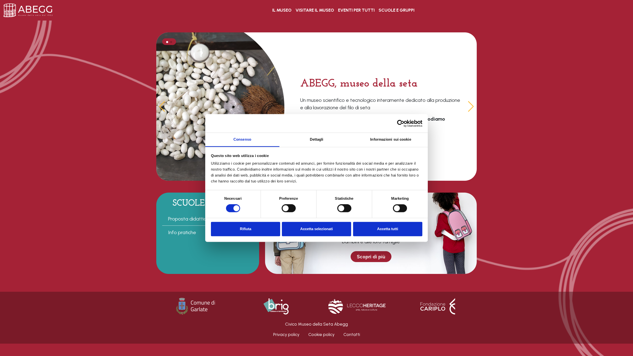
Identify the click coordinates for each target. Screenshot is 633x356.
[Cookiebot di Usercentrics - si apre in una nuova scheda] (400, 123)
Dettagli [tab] (316, 139)
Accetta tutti (387, 229)
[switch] (289, 208)
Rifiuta (245, 229)
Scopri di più (371, 257)
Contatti (351, 334)
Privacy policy (286, 334)
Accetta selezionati (316, 229)
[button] (471, 106)
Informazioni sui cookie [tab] (390, 139)
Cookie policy (321, 334)
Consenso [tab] (242, 139)
